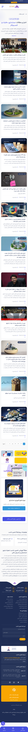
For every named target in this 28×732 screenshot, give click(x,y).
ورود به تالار (14, 2)
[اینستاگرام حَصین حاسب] (9, 683)
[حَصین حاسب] (14, 8)
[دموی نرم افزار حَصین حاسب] (21, 460)
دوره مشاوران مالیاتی (23, 608)
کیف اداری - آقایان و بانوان (22, 618)
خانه (26, 14)
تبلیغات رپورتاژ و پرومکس (8, 606)
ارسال (22, 639)
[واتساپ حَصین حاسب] (14, 683)
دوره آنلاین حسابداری (23, 620)
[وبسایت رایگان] (14, 470)
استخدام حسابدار (10, 604)
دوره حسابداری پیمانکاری (22, 604)
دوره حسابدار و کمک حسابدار (22, 601)
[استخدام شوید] (21, 453)
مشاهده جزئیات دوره (13, 508)
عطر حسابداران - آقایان (23, 616)
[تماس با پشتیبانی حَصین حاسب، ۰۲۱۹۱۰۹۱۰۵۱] (3, 723)
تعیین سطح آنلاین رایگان (13, 519)
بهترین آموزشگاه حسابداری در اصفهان (12, 657)
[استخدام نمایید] (7, 453)
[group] (14, 541)
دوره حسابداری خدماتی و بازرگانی (21, 602)
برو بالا (14, 714)
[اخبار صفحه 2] (7, 444)
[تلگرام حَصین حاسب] (18, 683)
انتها (4, 444)
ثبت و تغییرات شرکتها (9, 602)
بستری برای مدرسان (9, 608)
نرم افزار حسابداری (9, 599)
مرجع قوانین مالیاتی (13, 576)
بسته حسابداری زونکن (23, 613)
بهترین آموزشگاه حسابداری (16, 705)
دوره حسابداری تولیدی (23, 606)
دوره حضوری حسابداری (23, 615)
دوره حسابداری (10, 601)
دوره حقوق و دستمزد (23, 599)
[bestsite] (8, 649)
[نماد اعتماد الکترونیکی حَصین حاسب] (19, 649)
